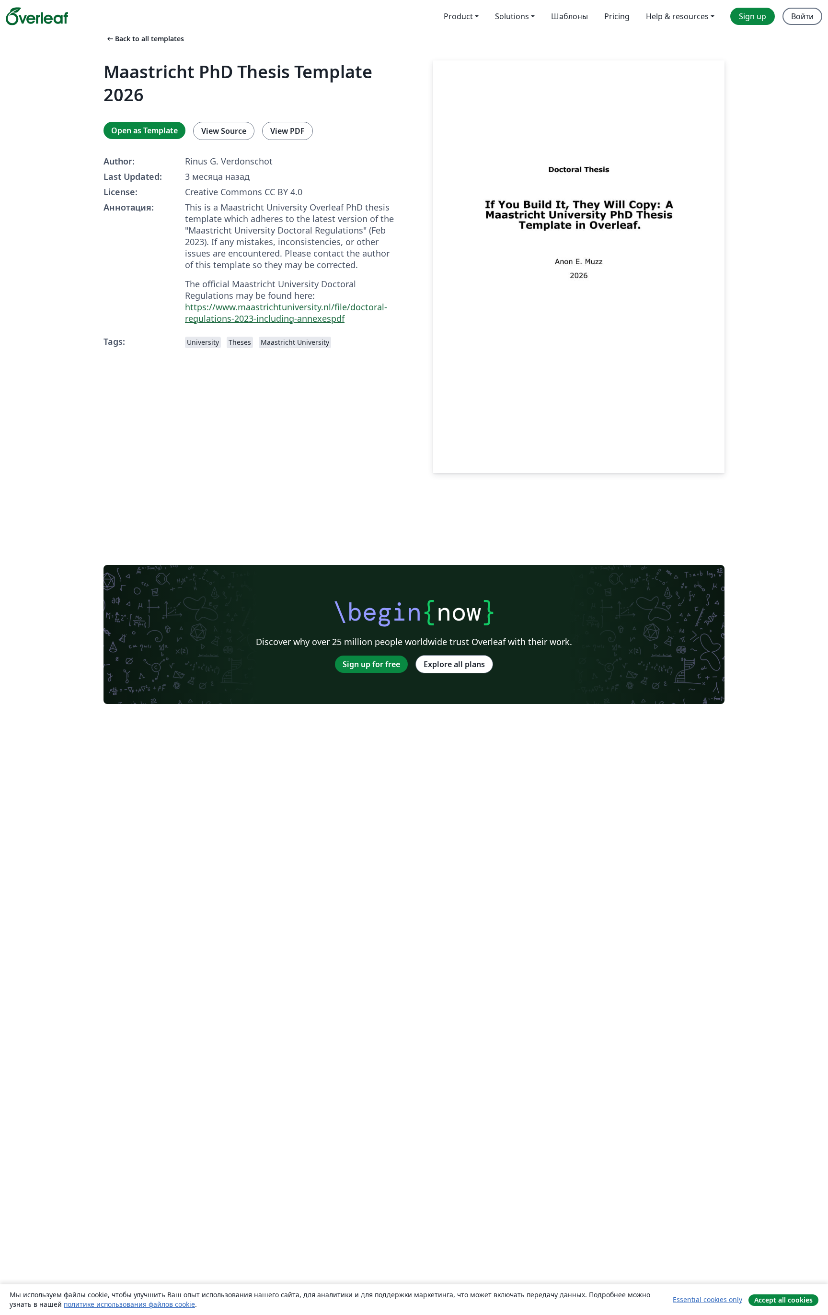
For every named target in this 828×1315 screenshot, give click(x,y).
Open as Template (144, 130)
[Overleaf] (37, 16)
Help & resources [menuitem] (677, 16)
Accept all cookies (783, 1299)
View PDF (287, 131)
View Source (223, 131)
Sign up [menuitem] (752, 16)
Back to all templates (144, 38)
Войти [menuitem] (802, 16)
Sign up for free (371, 664)
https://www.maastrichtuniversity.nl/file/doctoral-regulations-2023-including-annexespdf (286, 312)
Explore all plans (454, 664)
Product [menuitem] (458, 16)
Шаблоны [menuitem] (569, 16)
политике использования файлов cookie (129, 1304)
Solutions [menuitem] (512, 16)
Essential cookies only (707, 1299)
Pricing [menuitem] (617, 16)
